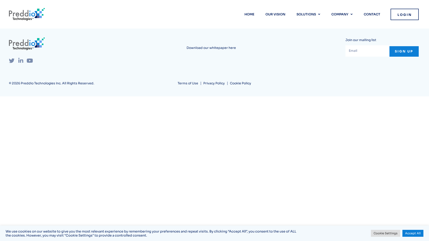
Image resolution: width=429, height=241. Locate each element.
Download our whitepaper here (211, 48)
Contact (372, 14)
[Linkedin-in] (20, 60)
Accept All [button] (413, 233)
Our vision (275, 14)
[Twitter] (12, 60)
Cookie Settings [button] (385, 233)
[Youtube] (29, 60)
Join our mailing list (360, 40)
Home (249, 14)
